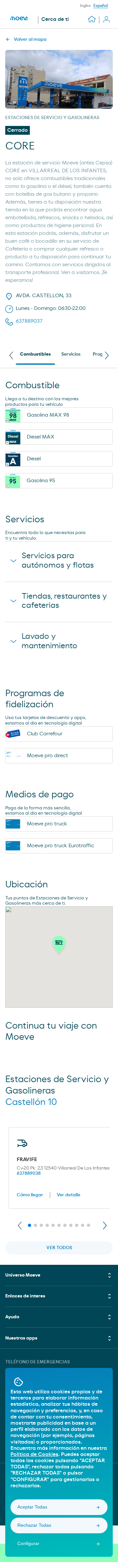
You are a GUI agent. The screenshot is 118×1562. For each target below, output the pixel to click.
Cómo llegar (30, 1195)
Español (100, 6)
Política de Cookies (34, 1454)
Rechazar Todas (34, 1525)
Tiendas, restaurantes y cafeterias (64, 601)
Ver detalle (68, 1195)
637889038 (29, 1173)
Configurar (28, 1543)
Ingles (85, 6)
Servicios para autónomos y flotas (58, 560)
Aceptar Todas (32, 1506)
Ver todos (59, 1248)
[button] (59, 946)
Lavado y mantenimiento (49, 641)
